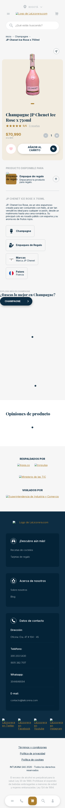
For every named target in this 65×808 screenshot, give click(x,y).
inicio (8, 36)
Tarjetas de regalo (20, 556)
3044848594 (18, 681)
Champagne (21, 36)
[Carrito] (56, 14)
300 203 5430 (18, 656)
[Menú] (8, 14)
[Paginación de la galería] (32, 103)
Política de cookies (32, 759)
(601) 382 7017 (18, 662)
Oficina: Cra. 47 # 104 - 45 (25, 637)
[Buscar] (11, 25)
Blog (13, 596)
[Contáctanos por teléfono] (21, 801)
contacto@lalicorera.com (24, 700)
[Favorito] (11, 149)
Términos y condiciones (32, 747)
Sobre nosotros (19, 590)
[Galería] (32, 74)
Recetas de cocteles (22, 550)
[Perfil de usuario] (52, 801)
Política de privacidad (32, 753)
